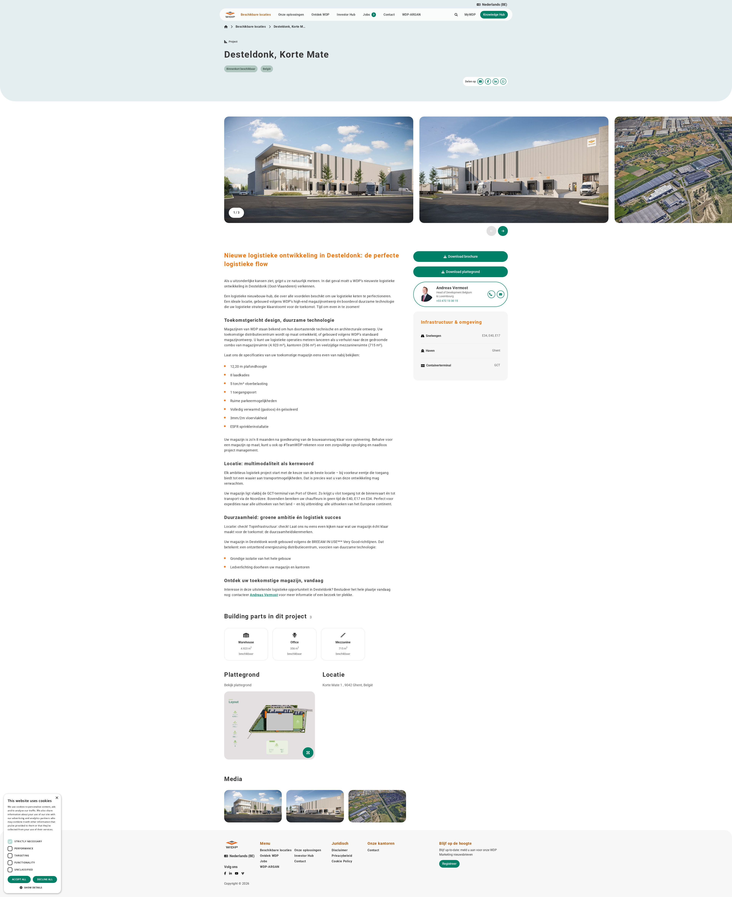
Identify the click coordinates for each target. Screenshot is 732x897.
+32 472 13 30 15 (447, 300)
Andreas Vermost (264, 595)
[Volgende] (503, 231)
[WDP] (230, 15)
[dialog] (32, 843)
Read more (14, 833)
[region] (368, 745)
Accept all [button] (19, 879)
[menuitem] (480, 81)
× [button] (56, 797)
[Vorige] (491, 231)
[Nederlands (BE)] (226, 26)
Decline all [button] (45, 879)
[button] (492, 5)
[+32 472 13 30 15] (491, 294)
